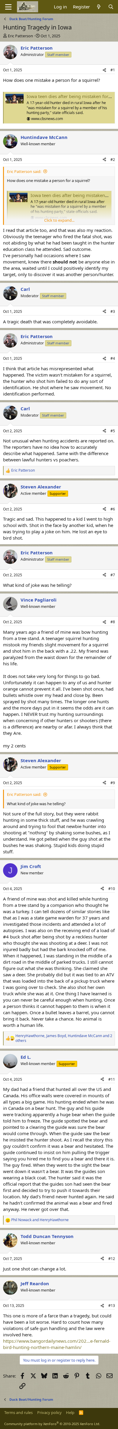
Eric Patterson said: (24, 171)
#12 (111, 1258)
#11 (111, 1079)
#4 (112, 358)
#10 (111, 888)
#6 (112, 509)
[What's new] (99, 6)
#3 (112, 311)
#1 (112, 69)
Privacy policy (49, 1412)
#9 (112, 782)
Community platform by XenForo (52, 1423)
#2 (112, 159)
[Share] (104, 70)
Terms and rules (18, 1412)
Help (70, 1412)
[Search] (111, 6)
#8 (112, 621)
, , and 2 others (63, 1038)
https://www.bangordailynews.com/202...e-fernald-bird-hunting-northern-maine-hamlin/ (56, 1344)
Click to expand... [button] (59, 220)
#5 (112, 430)
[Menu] (8, 7)
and (40, 1220)
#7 (112, 574)
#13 (111, 1305)
